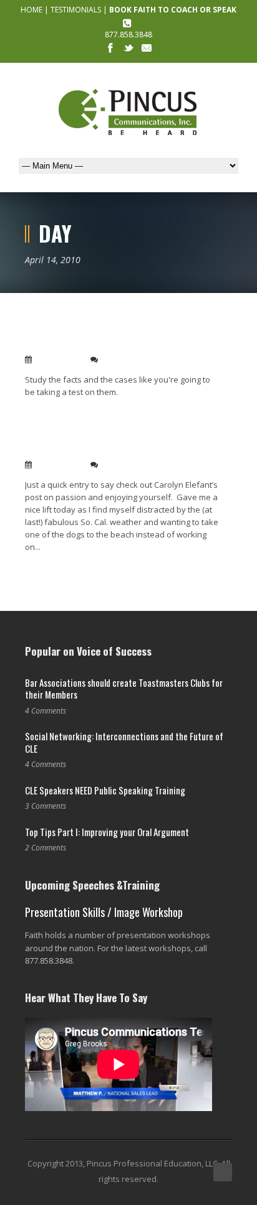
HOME (31, 9)
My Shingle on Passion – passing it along (116, 449)
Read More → (48, 411)
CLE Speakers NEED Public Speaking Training (105, 790)
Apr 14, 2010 (58, 359)
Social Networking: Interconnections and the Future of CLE (124, 742)
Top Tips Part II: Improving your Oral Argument (106, 337)
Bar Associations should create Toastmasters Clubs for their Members (124, 689)
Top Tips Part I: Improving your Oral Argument (107, 832)
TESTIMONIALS (76, 9)
